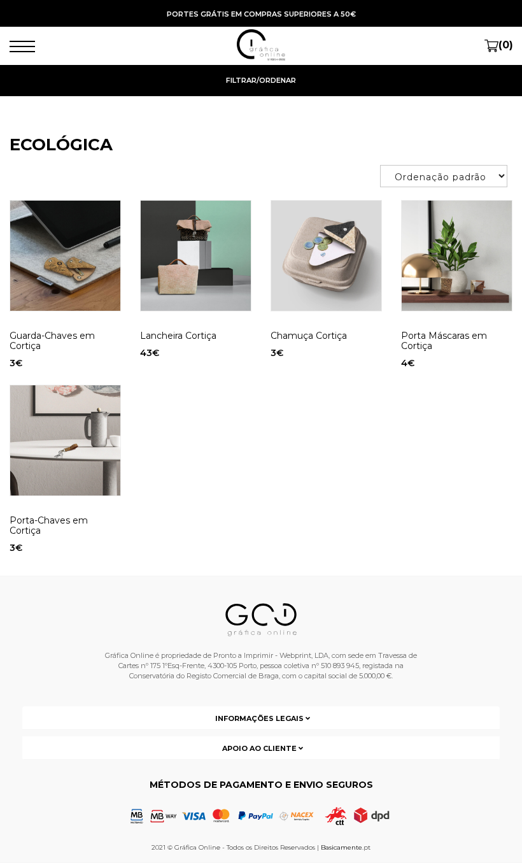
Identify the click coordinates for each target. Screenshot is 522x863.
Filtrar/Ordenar (261, 80)
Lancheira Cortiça (178, 336)
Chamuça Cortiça (309, 336)
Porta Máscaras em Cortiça (444, 341)
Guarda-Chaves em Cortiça (52, 341)
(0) (505, 45)
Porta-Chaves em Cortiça (49, 525)
